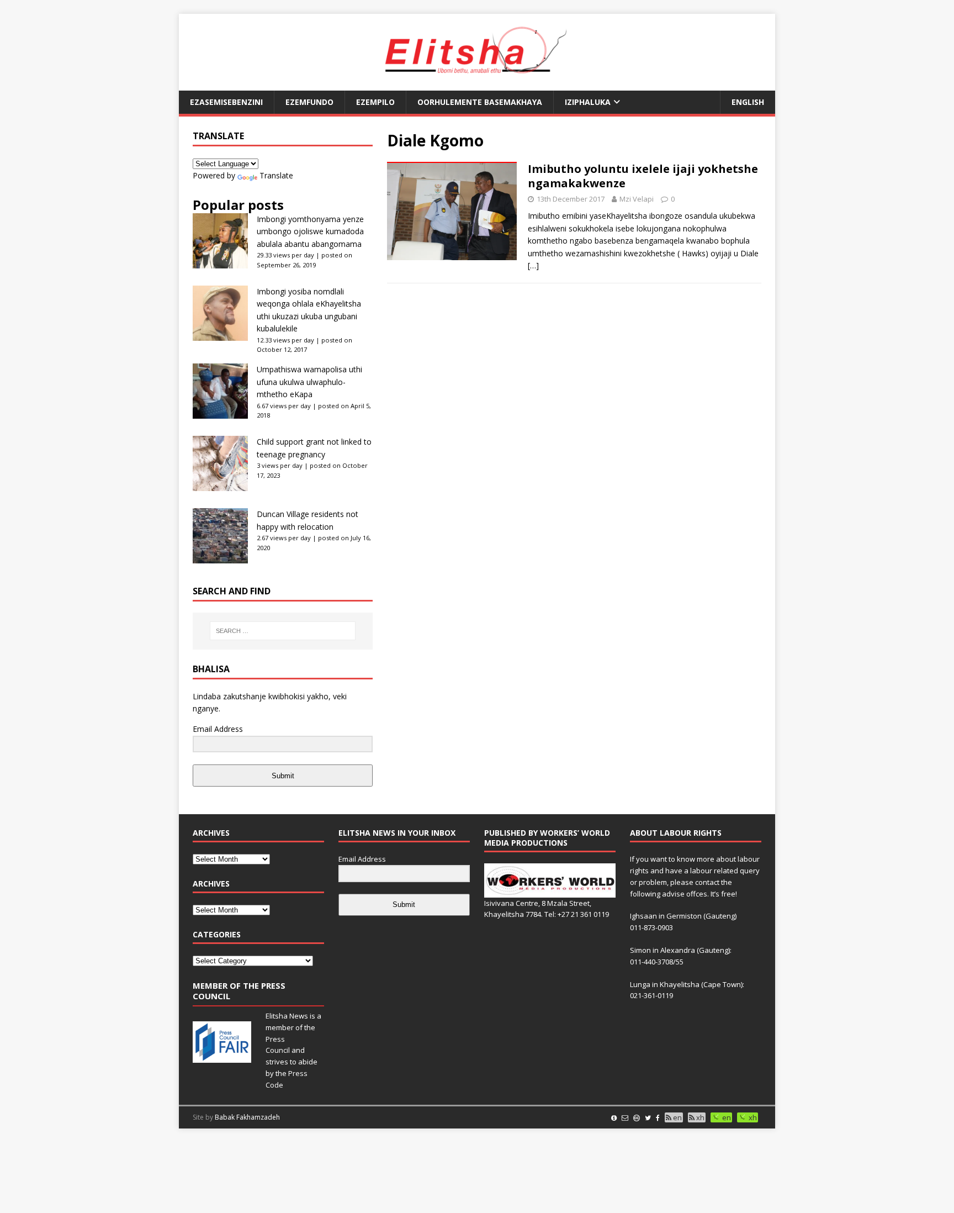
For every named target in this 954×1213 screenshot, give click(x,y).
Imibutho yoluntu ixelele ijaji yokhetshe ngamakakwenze (643, 176)
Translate (276, 175)
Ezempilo (375, 102)
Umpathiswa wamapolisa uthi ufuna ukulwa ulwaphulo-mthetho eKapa (309, 381)
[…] (533, 265)
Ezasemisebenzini (226, 102)
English (748, 102)
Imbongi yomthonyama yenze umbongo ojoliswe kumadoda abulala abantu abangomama (310, 231)
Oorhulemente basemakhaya (479, 102)
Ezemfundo (309, 102)
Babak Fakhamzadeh (247, 1117)
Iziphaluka (588, 102)
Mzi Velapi (636, 199)
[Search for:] (283, 630)
